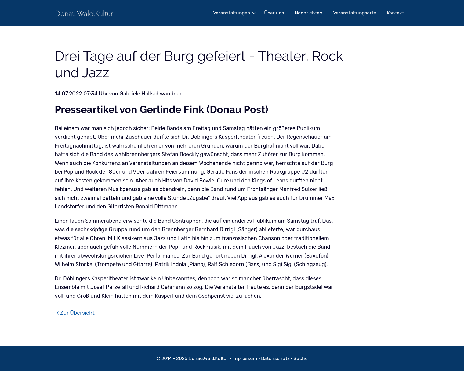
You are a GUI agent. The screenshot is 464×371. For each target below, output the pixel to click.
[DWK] (84, 13)
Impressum (244, 358)
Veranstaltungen (231, 13)
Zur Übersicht (77, 313)
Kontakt (395, 13)
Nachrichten (308, 13)
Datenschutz (275, 358)
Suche (300, 358)
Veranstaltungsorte (354, 13)
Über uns (274, 13)
